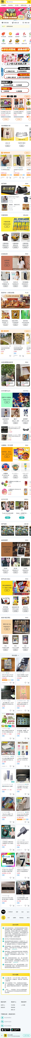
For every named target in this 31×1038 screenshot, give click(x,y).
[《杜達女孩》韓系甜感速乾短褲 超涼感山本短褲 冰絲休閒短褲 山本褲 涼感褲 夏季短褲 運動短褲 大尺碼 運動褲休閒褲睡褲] (5, 505)
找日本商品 (25, 390)
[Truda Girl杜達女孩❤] (8, 510)
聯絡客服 (13, 1007)
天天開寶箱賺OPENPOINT (13, 26)
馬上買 (26, 292)
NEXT (30, 138)
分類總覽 (3, 5)
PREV (1, 138)
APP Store (5, 1029)
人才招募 (23, 1005)
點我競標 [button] (5, 247)
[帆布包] (8, 90)
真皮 (22, 912)
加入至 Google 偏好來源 (28, 12)
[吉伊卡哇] (23, 76)
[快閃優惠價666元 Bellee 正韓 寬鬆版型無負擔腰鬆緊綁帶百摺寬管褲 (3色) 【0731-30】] (26, 508)
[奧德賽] (23, 90)
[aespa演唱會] (8, 83)
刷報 (3, 912)
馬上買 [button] (5, 324)
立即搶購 (6, 119)
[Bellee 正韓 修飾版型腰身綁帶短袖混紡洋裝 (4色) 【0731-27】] (19, 505)
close (2, 1035)
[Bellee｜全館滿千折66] (22, 510)
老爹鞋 (14, 917)
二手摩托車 (10, 912)
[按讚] (13, 379)
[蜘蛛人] (8, 76)
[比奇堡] (23, 70)
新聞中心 (3, 1005)
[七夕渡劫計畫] (15, 13)
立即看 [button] (7, 226)
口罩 (8, 917)
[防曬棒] (23, 83)
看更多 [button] (7, 265)
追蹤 (8, 517)
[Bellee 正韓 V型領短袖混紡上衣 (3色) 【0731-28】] (26, 503)
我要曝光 (27, 96)
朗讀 (28, 8)
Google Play (15, 1029)
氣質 (17, 912)
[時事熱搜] (8, 56)
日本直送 (10, 5)
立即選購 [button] (5, 611)
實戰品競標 (25, 215)
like (7, 177)
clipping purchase (10, 177)
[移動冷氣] (8, 70)
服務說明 (3, 1007)
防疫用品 (21, 917)
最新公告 (13, 1009)
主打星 (16, 5)
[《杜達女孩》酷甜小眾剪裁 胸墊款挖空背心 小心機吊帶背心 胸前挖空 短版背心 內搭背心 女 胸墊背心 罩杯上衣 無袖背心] (12, 503)
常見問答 (13, 1005)
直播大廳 (26, 524)
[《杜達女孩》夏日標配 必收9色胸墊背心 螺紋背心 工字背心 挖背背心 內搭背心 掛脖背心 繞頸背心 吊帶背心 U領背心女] (12, 508)
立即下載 (26, 1035)
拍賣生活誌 (24, 5)
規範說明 (14, 949)
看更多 (26, 125)
